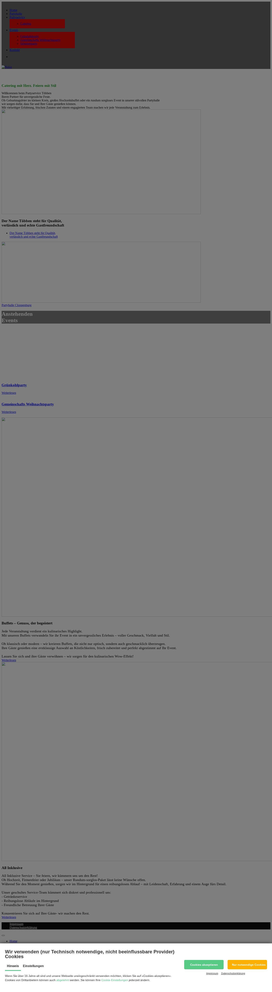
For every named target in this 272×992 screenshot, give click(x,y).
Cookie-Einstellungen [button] (114, 980)
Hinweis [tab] (13, 966)
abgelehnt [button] (62, 980)
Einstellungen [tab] (33, 966)
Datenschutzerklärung (233, 973)
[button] (204, 964)
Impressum (212, 973)
